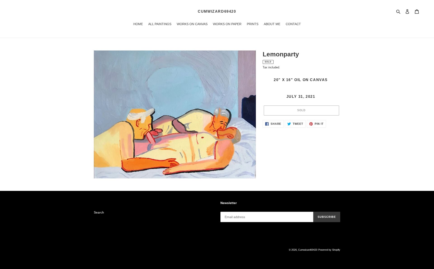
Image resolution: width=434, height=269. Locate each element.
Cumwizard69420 (217, 11)
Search (99, 212)
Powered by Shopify (329, 249)
